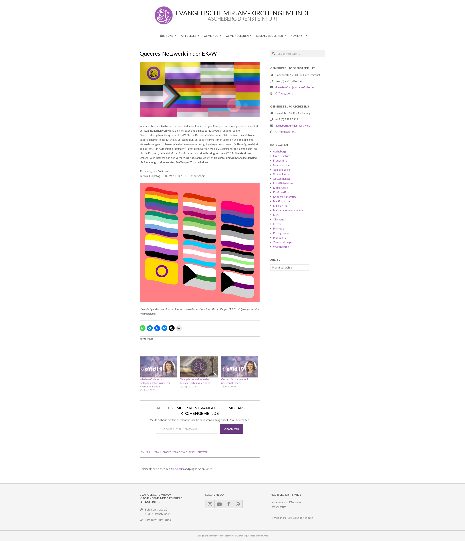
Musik (276, 214)
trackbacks (177, 468)
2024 (175, 452)
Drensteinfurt (281, 156)
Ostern (277, 224)
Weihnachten (281, 246)
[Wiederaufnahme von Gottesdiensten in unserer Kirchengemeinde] (158, 367)
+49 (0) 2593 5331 (286, 119)
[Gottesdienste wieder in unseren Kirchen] (239, 367)
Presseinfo (279, 237)
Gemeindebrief (282, 165)
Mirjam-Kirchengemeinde (288, 210)
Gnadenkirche (281, 174)
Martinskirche (281, 201)
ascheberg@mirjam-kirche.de (292, 125)
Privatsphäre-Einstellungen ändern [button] (292, 517)
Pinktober (279, 228)
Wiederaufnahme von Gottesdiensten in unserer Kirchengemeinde (155, 383)
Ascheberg (279, 151)
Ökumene (278, 219)
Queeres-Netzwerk (197, 452)
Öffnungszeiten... (285, 93)
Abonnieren (231, 428)
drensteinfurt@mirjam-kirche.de (294, 87)
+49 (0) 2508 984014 (288, 81)
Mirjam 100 (280, 205)
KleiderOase (280, 187)
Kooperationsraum (284, 196)
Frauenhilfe (280, 160)
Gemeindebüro (282, 169)
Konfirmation (281, 192)
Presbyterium (281, 233)
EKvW (182, 452)
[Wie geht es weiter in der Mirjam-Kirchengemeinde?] (198, 367)
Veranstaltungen (283, 242)
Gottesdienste (281, 178)
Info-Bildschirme (283, 183)
